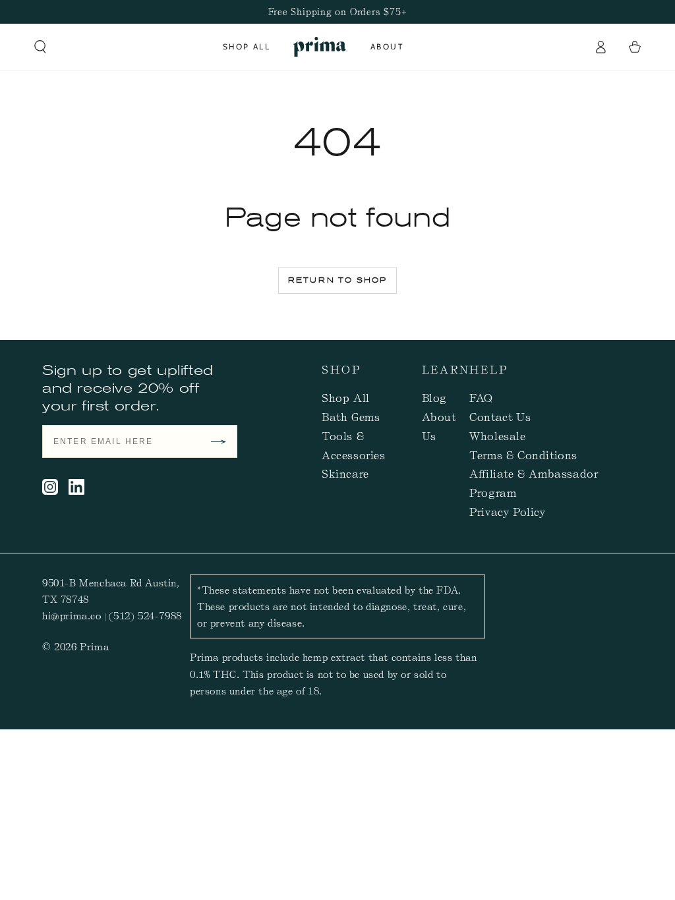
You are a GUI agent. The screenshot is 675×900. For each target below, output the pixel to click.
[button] (40, 46)
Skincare (345, 473)
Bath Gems (351, 416)
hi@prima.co (72, 615)
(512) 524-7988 (145, 615)
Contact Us (500, 416)
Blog (434, 397)
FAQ (481, 397)
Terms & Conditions (523, 455)
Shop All (346, 397)
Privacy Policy (507, 511)
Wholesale (497, 435)
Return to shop (338, 280)
